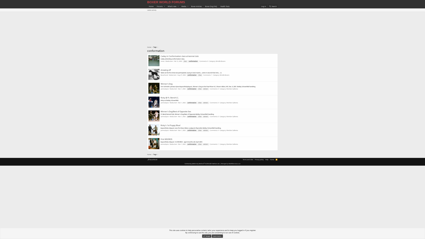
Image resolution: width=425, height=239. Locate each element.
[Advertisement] (212, 28)
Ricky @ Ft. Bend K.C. (170, 97)
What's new (172, 6)
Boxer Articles (196, 6)
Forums (160, 6)
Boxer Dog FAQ (211, 6)
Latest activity (151, 10)
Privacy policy (259, 160)
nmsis (162, 61)
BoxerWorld (153, 160)
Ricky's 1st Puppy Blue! (171, 125)
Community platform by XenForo (202, 163)
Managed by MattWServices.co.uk (230, 163)
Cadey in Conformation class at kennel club (180, 56)
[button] (164, 6)
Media (183, 6)
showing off (166, 70)
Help (266, 160)
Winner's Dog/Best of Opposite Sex (176, 111)
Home (151, 6)
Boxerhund (164, 75)
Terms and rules (248, 160)
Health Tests (225, 6)
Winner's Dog (166, 84)
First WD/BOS (166, 139)
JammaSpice (165, 89)
